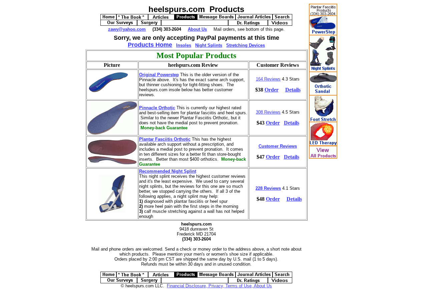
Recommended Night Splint (167, 171)
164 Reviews (268, 79)
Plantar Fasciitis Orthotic (164, 139)
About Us (197, 29)
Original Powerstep (159, 74)
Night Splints (208, 45)
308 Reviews (268, 112)
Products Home (150, 44)
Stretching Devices (245, 45)
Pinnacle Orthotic (157, 107)
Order (272, 90)
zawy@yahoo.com (127, 29)
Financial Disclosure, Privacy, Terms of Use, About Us (219, 285)
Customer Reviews (278, 146)
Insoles (183, 45)
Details (293, 90)
